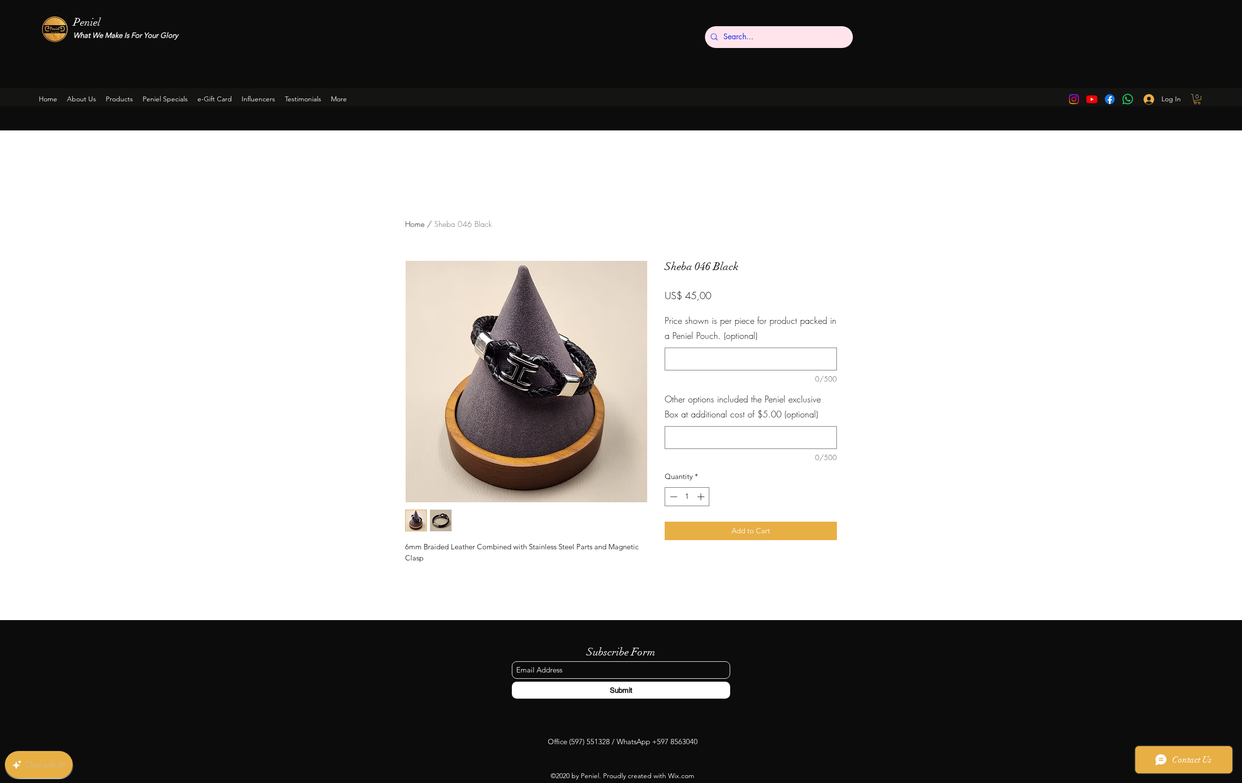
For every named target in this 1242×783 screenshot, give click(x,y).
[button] (165, 99)
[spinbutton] (687, 497)
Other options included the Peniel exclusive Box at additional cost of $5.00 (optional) (743, 406)
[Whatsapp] (1127, 99)
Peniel (86, 22)
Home (415, 224)
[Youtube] (1091, 99)
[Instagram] (1073, 99)
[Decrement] (672, 497)
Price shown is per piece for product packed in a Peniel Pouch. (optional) (750, 328)
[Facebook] (1109, 99)
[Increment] (701, 497)
